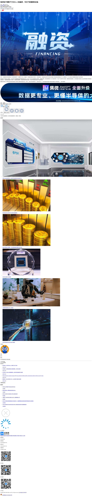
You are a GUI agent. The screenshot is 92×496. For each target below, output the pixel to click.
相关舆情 (2, 5)
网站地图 (14, 435)
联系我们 (11, 435)
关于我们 (17, 435)
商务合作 (21, 435)
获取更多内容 (3, 382)
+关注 (2, 344)
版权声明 (5, 435)
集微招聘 (8, 435)
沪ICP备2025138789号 (22, 492)
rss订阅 (24, 435)
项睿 (3, 4)
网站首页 (1, 435)
